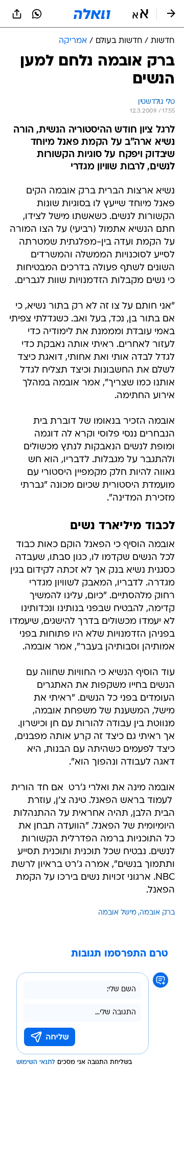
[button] (140, 13)
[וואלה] (92, 14)
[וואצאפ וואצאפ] (37, 14)
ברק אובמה (157, 912)
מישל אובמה (117, 912)
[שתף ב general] (16, 13)
